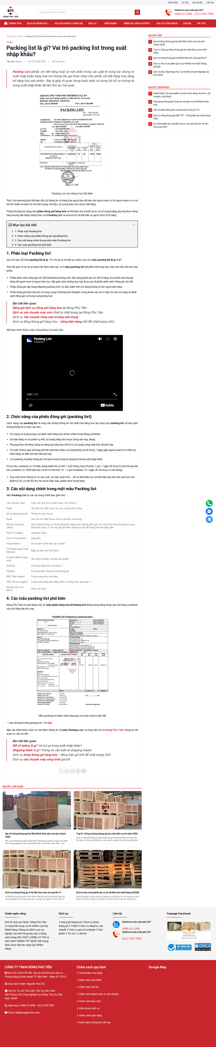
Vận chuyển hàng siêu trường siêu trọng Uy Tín (176, 109)
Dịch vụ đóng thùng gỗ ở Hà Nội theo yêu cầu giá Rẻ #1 (180, 58)
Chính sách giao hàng (90, 1015)
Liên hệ (210, 2)
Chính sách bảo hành (90, 980)
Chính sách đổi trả (89, 986)
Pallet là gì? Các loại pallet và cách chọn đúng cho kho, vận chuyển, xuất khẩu (182, 95)
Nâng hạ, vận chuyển (136, 23)
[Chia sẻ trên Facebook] (61, 771)
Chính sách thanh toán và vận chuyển (99, 994)
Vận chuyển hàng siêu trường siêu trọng (50, 317)
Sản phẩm (197, 2)
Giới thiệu (173, 2)
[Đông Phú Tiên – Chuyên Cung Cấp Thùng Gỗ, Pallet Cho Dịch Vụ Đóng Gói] (18, 12)
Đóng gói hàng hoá (71, 922)
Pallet (92, 23)
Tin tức (185, 2)
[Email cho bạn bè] (72, 771)
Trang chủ (15, 23)
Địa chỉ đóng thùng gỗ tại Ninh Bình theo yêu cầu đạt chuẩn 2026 (179, 43)
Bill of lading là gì (24, 745)
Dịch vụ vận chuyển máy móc (32, 312)
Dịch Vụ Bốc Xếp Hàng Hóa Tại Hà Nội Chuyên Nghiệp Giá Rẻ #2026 (181, 73)
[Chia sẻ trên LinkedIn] (83, 771)
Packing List (21, 72)
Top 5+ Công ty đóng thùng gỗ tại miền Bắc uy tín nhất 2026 (180, 51)
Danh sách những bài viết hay (95, 1022)
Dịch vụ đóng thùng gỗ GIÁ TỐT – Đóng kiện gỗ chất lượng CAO (181, 117)
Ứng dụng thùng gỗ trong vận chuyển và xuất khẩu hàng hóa (181, 103)
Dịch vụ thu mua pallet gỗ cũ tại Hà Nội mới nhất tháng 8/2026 (180, 65)
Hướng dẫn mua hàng (90, 972)
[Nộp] (137, 12)
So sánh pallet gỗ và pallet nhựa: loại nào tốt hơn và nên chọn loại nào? (180, 125)
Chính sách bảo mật (90, 1001)
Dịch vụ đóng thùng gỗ (69, 23)
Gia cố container (167, 23)
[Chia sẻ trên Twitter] (66, 771)
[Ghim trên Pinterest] (78, 771)
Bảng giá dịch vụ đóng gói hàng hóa (37, 308)
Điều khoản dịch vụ (89, 1008)
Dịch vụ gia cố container (82, 929)
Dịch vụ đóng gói (37, 23)
